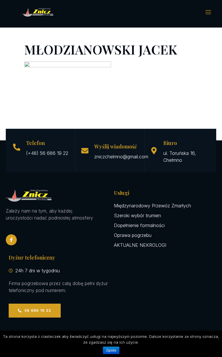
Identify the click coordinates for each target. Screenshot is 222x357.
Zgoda (111, 350)
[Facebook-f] (11, 239)
